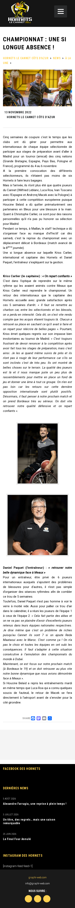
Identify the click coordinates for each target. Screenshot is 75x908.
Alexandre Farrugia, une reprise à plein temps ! (35, 803)
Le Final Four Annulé (17, 839)
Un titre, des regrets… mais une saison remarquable (29, 821)
